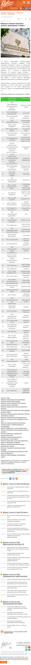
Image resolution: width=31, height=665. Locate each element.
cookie (26, 657)
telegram (26, 8)
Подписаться (14, 8)
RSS (21, 8)
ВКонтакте (25, 470)
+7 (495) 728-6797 (23, 643)
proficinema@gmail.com (23, 645)
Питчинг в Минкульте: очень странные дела (14, 428)
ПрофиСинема (4, 16)
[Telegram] (13, 479)
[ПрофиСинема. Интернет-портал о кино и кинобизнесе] (7, 3)
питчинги (4, 14)
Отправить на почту (29, 18)
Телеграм (5, 471)
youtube (23, 8)
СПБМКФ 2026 (19, 12)
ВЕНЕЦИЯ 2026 (11, 12)
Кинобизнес (11, 14)
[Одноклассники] (16, 479)
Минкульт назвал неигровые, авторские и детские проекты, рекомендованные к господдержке (13, 424)
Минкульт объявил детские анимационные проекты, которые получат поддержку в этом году (14, 419)
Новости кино (10, 16)
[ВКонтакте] (10, 479)
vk (29, 8)
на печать (25, 19)
